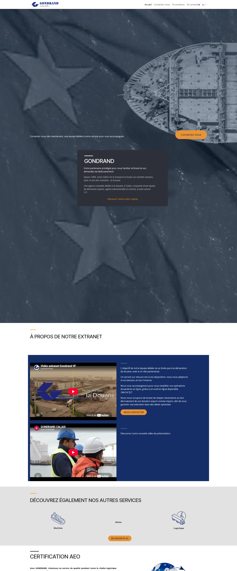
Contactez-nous (191, 134)
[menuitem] (148, 4)
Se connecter (193, 4)
